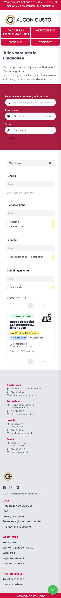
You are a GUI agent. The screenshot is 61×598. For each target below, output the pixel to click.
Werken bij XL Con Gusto (18, 547)
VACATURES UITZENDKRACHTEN (16, 32)
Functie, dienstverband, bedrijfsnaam (27, 96)
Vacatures (9, 552)
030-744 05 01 (17, 430)
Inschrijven (9, 542)
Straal (8, 124)
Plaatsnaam (12, 110)
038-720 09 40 (17, 449)
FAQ (5, 510)
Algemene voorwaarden (18, 505)
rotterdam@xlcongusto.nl (22, 414)
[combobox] (33, 116)
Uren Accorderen (13, 563)
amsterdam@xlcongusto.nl (38, 6)
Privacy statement (14, 516)
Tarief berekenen (13, 579)
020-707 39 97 (44, 2)
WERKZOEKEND (45, 30)
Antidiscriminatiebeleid (17, 526)
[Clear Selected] (46, 116)
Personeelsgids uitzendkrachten (22, 521)
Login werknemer (13, 558)
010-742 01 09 (17, 411)
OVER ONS (15, 42)
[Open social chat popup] (53, 590)
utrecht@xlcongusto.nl (21, 433)
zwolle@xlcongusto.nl (20, 452)
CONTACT (45, 42)
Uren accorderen (13, 584)
